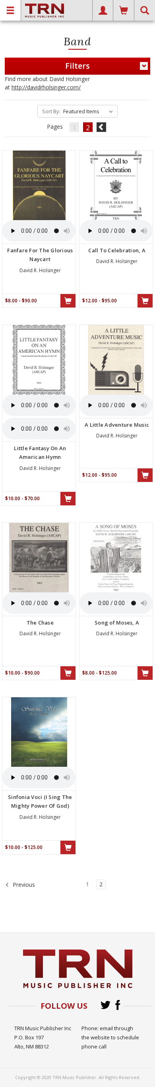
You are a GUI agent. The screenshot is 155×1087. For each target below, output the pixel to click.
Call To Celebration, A (116, 250)
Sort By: (51, 111)
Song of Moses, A (117, 622)
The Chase (40, 622)
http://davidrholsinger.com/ (46, 87)
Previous (23, 884)
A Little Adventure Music (117, 424)
